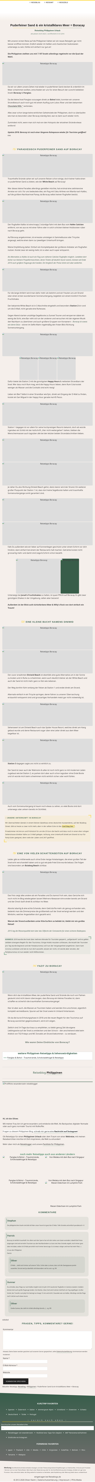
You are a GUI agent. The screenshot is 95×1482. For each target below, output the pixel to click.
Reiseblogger (26, 1144)
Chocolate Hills (15, 106)
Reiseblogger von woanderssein (20, 1433)
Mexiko (35, 1450)
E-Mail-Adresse (10, 1365)
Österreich (22, 1409)
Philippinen (54, 1072)
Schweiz (83, 1409)
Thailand (19, 1450)
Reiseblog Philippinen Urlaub (47, 31)
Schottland (61, 1409)
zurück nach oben (47, 1420)
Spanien (11, 1409)
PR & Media (76, 1480)
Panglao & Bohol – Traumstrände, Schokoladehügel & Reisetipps (35, 1057)
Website (6, 1372)
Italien (32, 1409)
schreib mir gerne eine (55, 1131)
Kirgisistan (53, 1450)
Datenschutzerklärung (64, 1351)
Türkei (23, 1414)
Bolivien (75, 1450)
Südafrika (64, 1450)
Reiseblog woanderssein (47, 6)
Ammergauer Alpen (45, 1409)
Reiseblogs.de (55, 1476)
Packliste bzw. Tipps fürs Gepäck (49, 1433)
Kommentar (8, 1329)
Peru (83, 1450)
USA (27, 1450)
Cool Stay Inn (67, 826)
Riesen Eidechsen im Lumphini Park (65, 1206)
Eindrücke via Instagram (17, 1437)
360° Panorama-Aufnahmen (76, 1433)
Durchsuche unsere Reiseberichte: (14, 1424)
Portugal (33, 1414)
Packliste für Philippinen (53, 1144)
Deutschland (13, 1414)
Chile (44, 1450)
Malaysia (22, 1455)
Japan (10, 1450)
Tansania (11, 1455)
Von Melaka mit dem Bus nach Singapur (65, 1180)
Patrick (11, 1235)
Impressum (64, 1480)
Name (6, 1358)
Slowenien (73, 1409)
